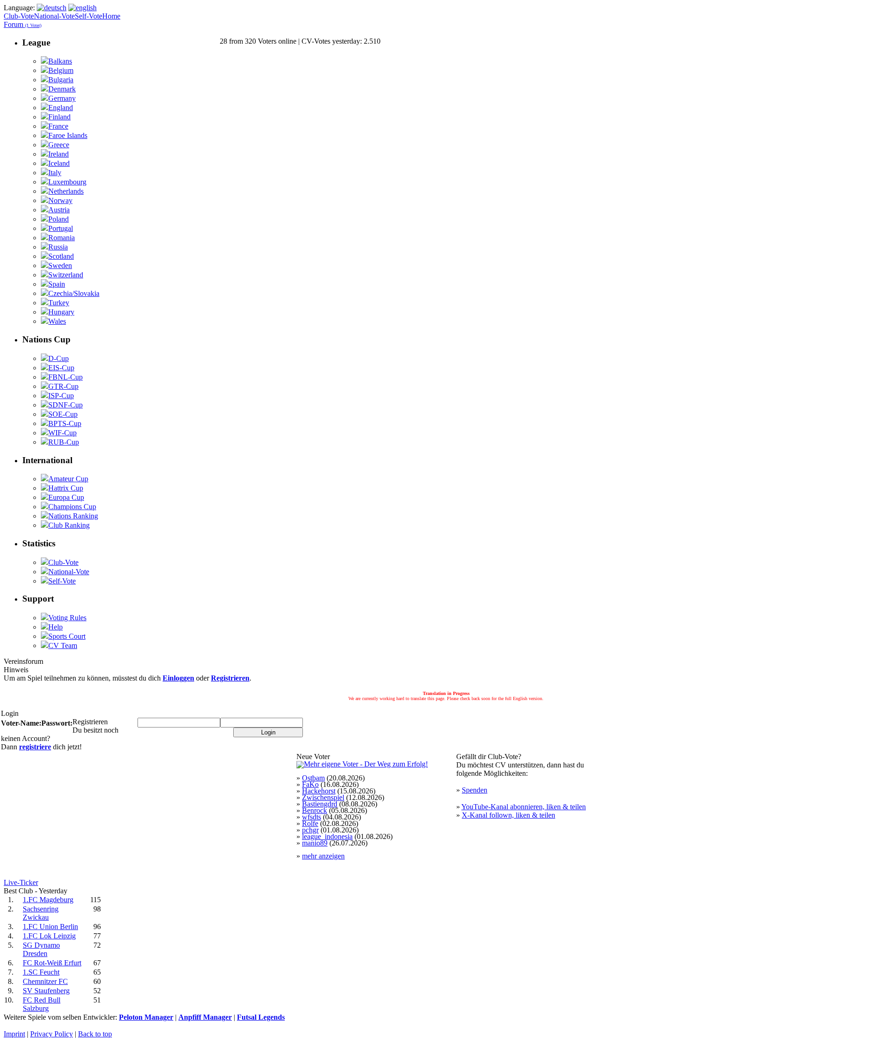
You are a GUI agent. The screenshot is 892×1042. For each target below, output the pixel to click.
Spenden (474, 790)
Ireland (58, 154)
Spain (56, 284)
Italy (54, 173)
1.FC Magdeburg (48, 900)
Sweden (60, 265)
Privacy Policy (51, 1034)
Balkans (60, 61)
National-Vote (54, 16)
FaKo (310, 784)
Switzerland (65, 275)
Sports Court (66, 636)
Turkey (58, 303)
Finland (59, 117)
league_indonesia (327, 836)
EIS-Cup (61, 368)
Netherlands (66, 191)
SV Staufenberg (46, 991)
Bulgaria (60, 80)
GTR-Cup (63, 386)
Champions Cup (72, 507)
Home (111, 16)
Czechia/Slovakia (73, 293)
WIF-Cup (62, 433)
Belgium (60, 70)
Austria (59, 210)
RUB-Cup (63, 442)
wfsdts (311, 817)
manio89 (315, 843)
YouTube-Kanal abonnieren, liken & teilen (523, 807)
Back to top (95, 1034)
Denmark (62, 89)
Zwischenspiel (323, 797)
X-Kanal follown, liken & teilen (508, 815)
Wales (57, 321)
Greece (58, 145)
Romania (61, 238)
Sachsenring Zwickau (41, 913)
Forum (22, 24)
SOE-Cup (63, 414)
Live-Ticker (21, 882)
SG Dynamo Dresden (41, 949)
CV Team (62, 645)
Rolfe (310, 823)
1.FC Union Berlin (50, 927)
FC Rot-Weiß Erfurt (52, 963)
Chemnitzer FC (45, 981)
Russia (58, 247)
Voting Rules (67, 618)
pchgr (310, 830)
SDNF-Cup (65, 405)
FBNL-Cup (65, 377)
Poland (58, 219)
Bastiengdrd (319, 804)
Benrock (314, 810)
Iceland (59, 163)
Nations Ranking (73, 516)
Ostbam (313, 778)
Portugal (60, 228)
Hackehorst (318, 791)
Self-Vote (88, 16)
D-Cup (58, 358)
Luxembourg (67, 182)
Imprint (14, 1034)
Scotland (61, 256)
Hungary (61, 312)
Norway (60, 200)
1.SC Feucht (41, 972)
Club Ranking (69, 525)
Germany (62, 98)
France (58, 126)
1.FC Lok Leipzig (49, 936)
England (60, 107)
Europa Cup (66, 497)
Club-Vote (19, 16)
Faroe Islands (67, 135)
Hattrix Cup (65, 488)
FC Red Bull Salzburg (41, 1004)
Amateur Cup (68, 479)
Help (55, 627)
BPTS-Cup (64, 423)
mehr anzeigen (323, 856)
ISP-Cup (61, 396)
